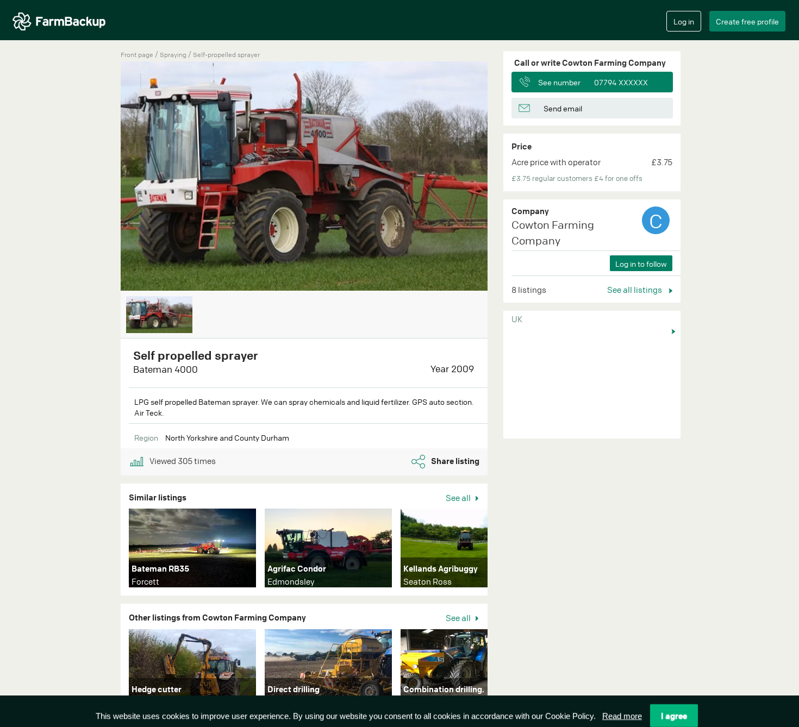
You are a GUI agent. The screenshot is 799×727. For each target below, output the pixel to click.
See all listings (635, 289)
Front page (137, 55)
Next (504, 550)
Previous (104, 177)
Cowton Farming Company (552, 232)
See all (459, 497)
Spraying (174, 55)
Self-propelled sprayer (226, 55)
